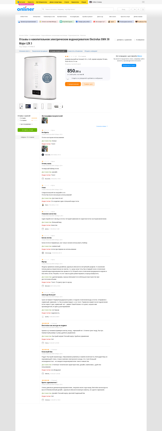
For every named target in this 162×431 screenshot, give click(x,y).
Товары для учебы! (84, 21)
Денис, (47, 229)
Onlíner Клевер (97, 2)
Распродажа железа (126, 21)
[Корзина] (143, 9)
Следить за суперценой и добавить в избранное (87, 78)
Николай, (47, 155)
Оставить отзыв (27, 130)
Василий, (47, 179)
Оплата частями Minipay (49, 21)
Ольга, (47, 343)
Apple (112, 21)
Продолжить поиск (129, 65)
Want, (46, 205)
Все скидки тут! (100, 21)
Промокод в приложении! (28, 21)
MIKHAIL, (47, 373)
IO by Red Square (67, 21)
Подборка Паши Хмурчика (146, 21)
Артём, (47, 316)
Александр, (48, 253)
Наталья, (47, 400)
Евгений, (47, 286)
